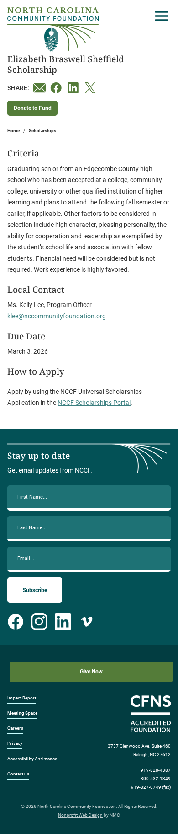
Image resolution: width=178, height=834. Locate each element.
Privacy (14, 743)
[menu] (159, 16)
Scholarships (42, 130)
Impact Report (21, 697)
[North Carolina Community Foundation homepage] (53, 29)
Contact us (18, 773)
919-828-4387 (156, 770)
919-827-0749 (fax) (151, 787)
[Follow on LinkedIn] (63, 621)
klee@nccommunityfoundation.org (56, 316)
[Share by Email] (40, 87)
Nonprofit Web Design (80, 815)
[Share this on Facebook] (57, 87)
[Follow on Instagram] (39, 621)
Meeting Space (22, 713)
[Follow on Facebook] (15, 621)
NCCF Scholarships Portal (94, 402)
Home (13, 130)
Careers (15, 728)
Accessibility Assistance (32, 758)
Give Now (91, 671)
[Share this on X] (92, 87)
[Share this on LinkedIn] (74, 87)
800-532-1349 (156, 778)
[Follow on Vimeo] (87, 621)
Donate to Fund (33, 108)
